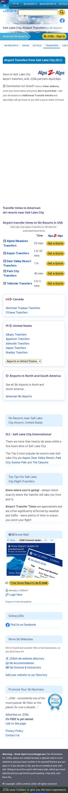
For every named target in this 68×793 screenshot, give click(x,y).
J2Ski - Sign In (55, 36)
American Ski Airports (15, 36)
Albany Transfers (16, 334)
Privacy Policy (14, 731)
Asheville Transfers (17, 343)
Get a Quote (55, 243)
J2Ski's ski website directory (26, 658)
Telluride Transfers (19, 283)
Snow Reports (48, 4)
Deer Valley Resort (42, 458)
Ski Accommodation (21, 663)
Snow (25, 45)
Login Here (15, 594)
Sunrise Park (19, 462)
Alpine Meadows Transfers (15, 243)
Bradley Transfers (17, 352)
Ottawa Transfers (17, 312)
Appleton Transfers (18, 339)
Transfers (51, 45)
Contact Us (13, 735)
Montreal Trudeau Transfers (23, 308)
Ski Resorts (11, 45)
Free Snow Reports (29, 583)
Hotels (37, 45)
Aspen (26, 458)
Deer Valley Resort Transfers (17, 263)
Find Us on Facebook (23, 624)
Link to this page (16, 723)
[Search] (61, 12)
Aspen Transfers (18, 253)
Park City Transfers (11, 273)
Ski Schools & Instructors (25, 667)
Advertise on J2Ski (17, 714)
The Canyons (40, 462)
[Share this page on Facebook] (62, 21)
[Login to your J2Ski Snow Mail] (34, 558)
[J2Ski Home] (10, 11)
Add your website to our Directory (26, 675)
